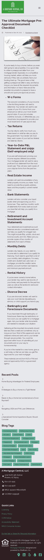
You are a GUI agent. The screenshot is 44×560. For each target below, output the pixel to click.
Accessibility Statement (10, 522)
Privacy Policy (7, 514)
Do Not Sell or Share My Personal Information (19, 534)
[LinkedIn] (24, 555)
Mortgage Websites (18, 548)
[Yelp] (29, 555)
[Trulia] (19, 555)
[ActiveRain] (35, 555)
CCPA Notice (6, 518)
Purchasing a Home (31, 32)
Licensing (5, 510)
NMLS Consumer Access (11, 526)
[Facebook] (40, 555)
